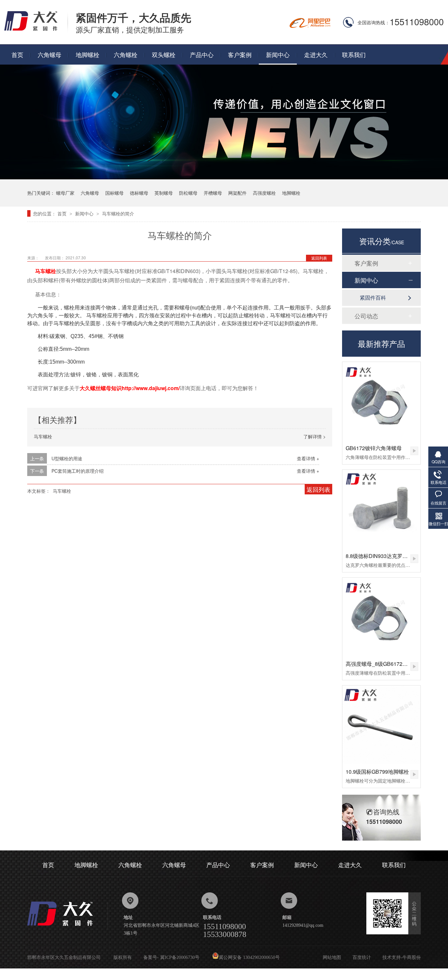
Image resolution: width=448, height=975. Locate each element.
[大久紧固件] (67, 927)
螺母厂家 (65, 192)
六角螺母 (49, 54)
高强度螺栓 (264, 192)
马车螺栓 (45, 271)
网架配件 (237, 192)
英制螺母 (163, 192)
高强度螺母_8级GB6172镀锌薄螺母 (387, 663)
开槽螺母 (213, 192)
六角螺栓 (125, 54)
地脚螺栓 (87, 54)
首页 (17, 54)
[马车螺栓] (36, 30)
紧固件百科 (373, 297)
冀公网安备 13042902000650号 (249, 957)
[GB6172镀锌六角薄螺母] (381, 401)
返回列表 (319, 258)
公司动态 (366, 315)
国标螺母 (114, 192)
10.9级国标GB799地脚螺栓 (377, 771)
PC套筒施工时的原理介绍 (77, 471)
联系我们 (354, 54)
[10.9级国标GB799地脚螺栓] (381, 725)
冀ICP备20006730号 (179, 957)
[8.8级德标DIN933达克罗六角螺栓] (381, 509)
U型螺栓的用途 (66, 458)
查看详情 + (308, 458)
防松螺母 (188, 192)
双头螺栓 (163, 54)
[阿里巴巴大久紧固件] (310, 26)
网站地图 (332, 957)
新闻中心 (278, 54)
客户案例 (240, 54)
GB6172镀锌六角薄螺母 (374, 448)
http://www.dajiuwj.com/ (151, 388)
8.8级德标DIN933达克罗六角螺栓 (384, 556)
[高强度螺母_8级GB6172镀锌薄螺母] (381, 617)
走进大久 (316, 54)
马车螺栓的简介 (118, 213)
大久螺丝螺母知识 (101, 388)
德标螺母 (139, 192)
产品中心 (202, 54)
